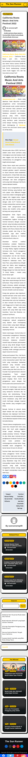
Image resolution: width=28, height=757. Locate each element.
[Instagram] (14, 476)
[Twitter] (7, 476)
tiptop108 (5, 647)
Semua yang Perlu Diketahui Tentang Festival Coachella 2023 (13, 581)
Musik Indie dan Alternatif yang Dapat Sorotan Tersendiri (13, 693)
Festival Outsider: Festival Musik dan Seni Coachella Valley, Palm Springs (19, 501)
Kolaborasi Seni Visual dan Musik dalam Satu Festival (14, 674)
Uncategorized (7, 14)
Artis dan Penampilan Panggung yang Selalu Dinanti (12, 710)
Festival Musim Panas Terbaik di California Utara (13, 545)
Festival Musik (7, 37)
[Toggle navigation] (2, 5)
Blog (7, 671)
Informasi (15, 37)
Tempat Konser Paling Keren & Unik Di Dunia (12, 142)
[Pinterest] (11, 476)
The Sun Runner (13, 4)
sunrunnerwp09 (13, 28)
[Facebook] (4, 476)
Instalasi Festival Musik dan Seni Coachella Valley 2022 (13, 563)
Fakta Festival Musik (17, 35)
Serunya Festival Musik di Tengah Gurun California (13, 727)
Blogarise (22, 752)
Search (14, 601)
